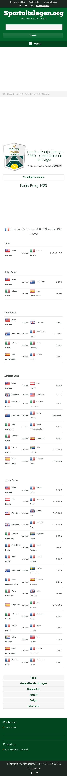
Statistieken (33, 689)
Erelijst (33, 700)
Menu (37, 44)
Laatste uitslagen (50, 2)
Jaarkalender (34, 2)
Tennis (18, 94)
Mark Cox (39, 322)
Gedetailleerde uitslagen (33, 683)
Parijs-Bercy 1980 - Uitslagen (37, 94)
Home (9, 94)
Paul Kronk (40, 282)
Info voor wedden (17, 2)
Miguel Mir (40, 438)
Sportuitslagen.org (34, 13)
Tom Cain (40, 394)
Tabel (33, 677)
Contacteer (11, 727)
